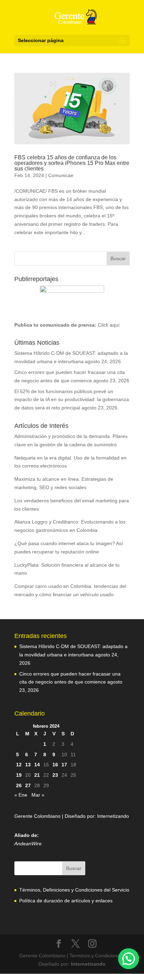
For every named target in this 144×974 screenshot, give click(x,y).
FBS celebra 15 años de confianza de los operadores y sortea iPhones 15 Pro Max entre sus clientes (71, 162)
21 (37, 775)
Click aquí (109, 325)
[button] (128, 958)
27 (28, 785)
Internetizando (113, 816)
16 (55, 764)
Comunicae (60, 175)
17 (64, 764)
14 (37, 764)
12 (19, 764)
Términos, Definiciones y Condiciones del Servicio (74, 890)
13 (28, 764)
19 (19, 775)
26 (19, 785)
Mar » (37, 795)
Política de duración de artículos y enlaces (66, 900)
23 (55, 775)
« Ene (20, 795)
